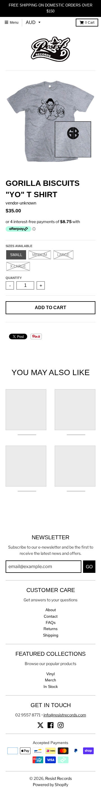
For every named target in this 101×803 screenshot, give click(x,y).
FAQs (51, 622)
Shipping (50, 635)
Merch (50, 680)
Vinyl (50, 674)
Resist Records (58, 778)
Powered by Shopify (50, 784)
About (50, 610)
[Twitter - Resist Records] (40, 725)
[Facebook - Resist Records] (50, 725)
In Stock (50, 686)
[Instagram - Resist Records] (60, 725)
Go (89, 566)
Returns (50, 628)
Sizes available (19, 246)
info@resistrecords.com (64, 714)
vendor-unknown (21, 203)
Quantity (14, 278)
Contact (51, 616)
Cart (89, 23)
